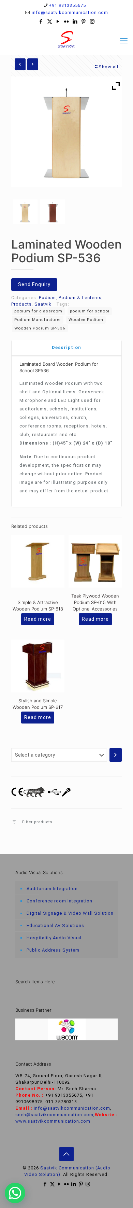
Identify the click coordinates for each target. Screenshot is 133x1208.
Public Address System (53, 950)
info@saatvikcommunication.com (69, 12)
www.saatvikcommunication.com (52, 1121)
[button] (15, 1193)
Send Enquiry (34, 284)
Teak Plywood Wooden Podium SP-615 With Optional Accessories (95, 602)
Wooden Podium (86, 319)
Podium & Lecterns (80, 297)
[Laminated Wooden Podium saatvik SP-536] (52, 211)
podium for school (89, 311)
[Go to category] (115, 755)
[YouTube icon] (58, 21)
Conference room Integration (59, 900)
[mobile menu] (124, 41)
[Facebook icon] (41, 21)
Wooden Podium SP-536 (39, 328)
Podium (47, 297)
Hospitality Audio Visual (54, 937)
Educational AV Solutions (55, 925)
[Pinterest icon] (83, 21)
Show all (108, 66)
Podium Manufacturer (37, 319)
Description (66, 347)
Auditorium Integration (52, 888)
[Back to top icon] (66, 1154)
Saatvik (42, 304)
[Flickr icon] (66, 21)
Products (21, 304)
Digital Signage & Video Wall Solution (70, 913)
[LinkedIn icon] (75, 21)
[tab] (66, 347)
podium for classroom (38, 311)
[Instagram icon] (92, 21)
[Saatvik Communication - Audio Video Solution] (66, 39)
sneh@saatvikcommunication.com (54, 1114)
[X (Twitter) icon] (49, 21)
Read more (37, 619)
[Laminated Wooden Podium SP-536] (25, 211)
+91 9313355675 (67, 5)
